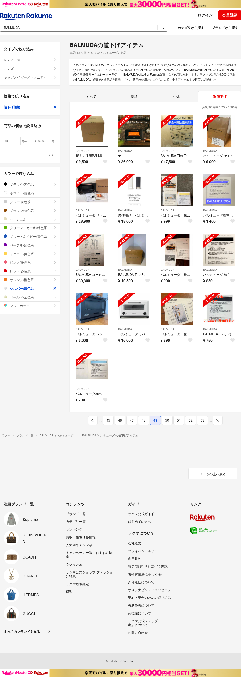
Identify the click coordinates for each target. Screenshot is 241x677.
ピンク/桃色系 (20, 262)
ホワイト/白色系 (21, 193)
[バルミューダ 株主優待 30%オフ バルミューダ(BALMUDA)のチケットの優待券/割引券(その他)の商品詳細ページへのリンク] (177, 250)
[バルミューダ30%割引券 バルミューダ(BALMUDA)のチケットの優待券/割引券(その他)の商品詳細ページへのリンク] (92, 369)
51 (179, 420)
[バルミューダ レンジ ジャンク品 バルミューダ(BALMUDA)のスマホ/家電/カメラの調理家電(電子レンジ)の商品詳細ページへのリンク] (92, 309)
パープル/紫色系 (21, 245)
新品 (134, 96)
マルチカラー (19, 305)
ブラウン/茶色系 (21, 210)
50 (167, 420)
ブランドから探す (225, 27)
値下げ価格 (12, 107)
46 (120, 420)
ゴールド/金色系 (21, 297)
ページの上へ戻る (213, 473)
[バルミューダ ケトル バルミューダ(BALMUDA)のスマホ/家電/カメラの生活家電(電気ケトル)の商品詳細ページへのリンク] (219, 131)
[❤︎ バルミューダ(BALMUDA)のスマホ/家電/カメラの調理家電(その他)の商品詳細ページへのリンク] (134, 131)
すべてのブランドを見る (22, 631)
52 (191, 420)
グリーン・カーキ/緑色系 (28, 227)
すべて (91, 96)
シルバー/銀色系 (21, 288)
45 (108, 420)
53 (202, 420)
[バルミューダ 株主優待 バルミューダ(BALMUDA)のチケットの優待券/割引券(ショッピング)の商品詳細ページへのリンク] (177, 190)
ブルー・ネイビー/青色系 (28, 236)
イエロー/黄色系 (21, 253)
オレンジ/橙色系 (21, 279)
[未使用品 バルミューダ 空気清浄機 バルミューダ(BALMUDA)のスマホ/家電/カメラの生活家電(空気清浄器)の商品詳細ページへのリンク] (134, 190)
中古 (176, 96)
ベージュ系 (17, 219)
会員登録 (229, 15)
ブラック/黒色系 (21, 184)
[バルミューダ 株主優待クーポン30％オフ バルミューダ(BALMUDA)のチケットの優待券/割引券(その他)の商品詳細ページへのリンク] (177, 309)
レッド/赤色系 (20, 271)
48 (143, 420)
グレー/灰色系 (20, 201)
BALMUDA (82, 151)
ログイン (205, 15)
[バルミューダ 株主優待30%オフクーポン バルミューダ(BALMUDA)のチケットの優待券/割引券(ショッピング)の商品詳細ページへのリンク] (219, 250)
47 (132, 420)
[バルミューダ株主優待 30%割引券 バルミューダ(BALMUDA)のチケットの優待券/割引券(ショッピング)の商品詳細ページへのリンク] (219, 190)
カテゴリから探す (191, 27)
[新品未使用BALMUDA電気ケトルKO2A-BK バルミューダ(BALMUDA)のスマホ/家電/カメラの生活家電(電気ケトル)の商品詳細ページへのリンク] (92, 131)
